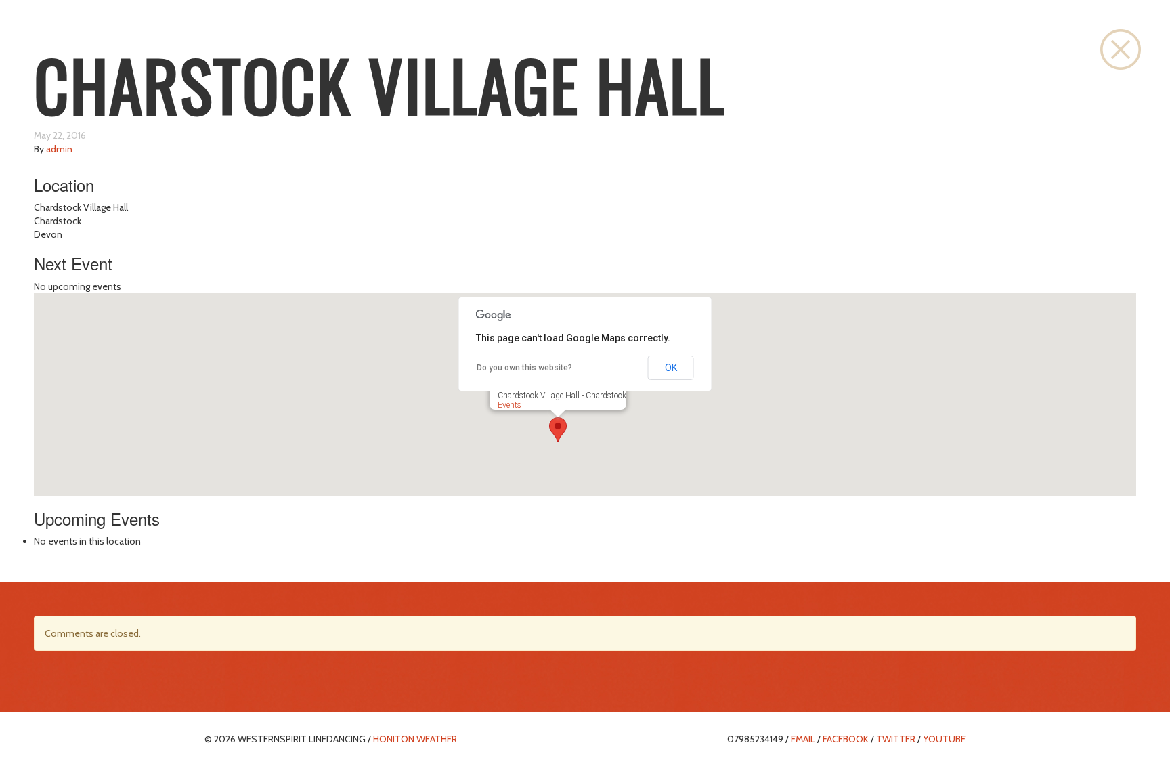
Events (509, 405)
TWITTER (895, 739)
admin (59, 149)
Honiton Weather (415, 739)
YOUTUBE (944, 739)
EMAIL (803, 739)
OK (671, 367)
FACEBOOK (846, 739)
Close (1120, 49)
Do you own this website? (524, 368)
